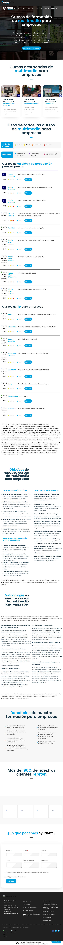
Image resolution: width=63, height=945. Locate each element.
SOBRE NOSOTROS (28, 910)
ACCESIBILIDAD (47, 917)
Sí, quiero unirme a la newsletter (17, 877)
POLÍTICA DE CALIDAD (49, 914)
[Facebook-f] (53, 931)
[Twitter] (56, 931)
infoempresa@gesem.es (11, 913)
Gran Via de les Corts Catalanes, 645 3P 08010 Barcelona (11, 907)
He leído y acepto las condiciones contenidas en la (28, 872)
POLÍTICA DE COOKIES (49, 911)
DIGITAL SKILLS (19, 8)
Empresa (8, 860)
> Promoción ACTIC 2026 (31, 914)
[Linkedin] (59, 931)
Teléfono (43, 850)
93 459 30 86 (7, 911)
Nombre (8, 850)
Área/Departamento (29, 860)
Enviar (11, 881)
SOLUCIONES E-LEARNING (48, 8)
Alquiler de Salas (47, 920)
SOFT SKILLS (32, 8)
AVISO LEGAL (46, 901)
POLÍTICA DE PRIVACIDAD (50, 904)
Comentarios (44, 860)
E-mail (26, 850)
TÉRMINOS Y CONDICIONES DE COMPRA (50, 907)
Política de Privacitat (42, 872)
